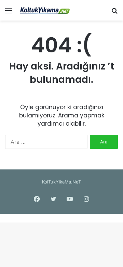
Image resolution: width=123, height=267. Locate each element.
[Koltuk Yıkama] (44, 10)
